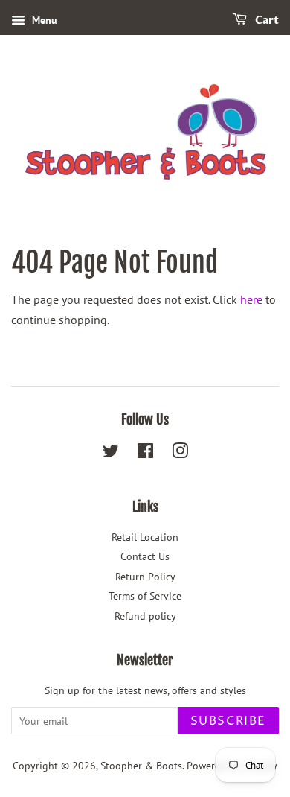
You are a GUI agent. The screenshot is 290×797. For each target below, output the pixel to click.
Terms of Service (145, 596)
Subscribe (228, 721)
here (251, 299)
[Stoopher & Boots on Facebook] (145, 453)
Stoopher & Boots (141, 765)
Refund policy (145, 616)
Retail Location (145, 537)
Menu (43, 20)
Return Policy (145, 576)
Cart (266, 20)
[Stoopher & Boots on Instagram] (180, 453)
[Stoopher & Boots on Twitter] (111, 453)
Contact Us (145, 556)
